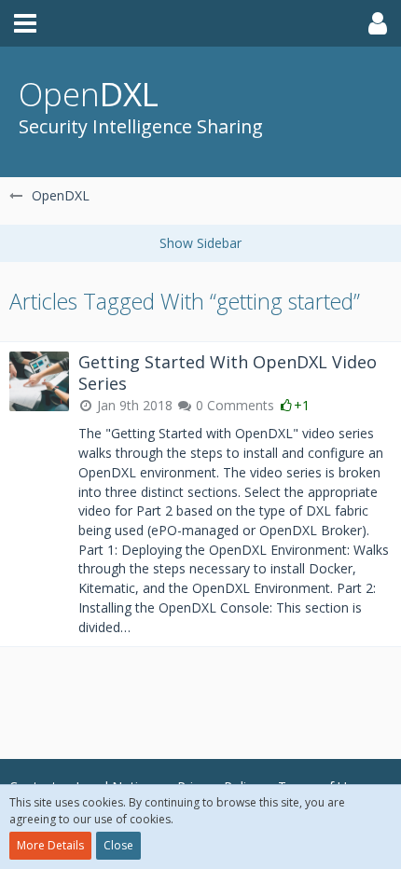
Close (118, 845)
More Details (50, 845)
